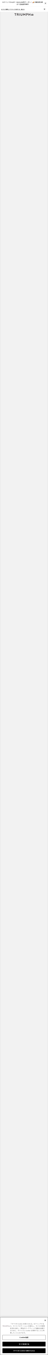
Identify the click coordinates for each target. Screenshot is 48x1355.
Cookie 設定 (23, 1337)
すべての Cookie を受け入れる (24, 1351)
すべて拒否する (24, 1344)
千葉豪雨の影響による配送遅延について (11, 9)
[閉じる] (45, 1320)
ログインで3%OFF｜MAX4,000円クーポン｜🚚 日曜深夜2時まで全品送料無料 (22, 3)
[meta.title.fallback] (24, 14)
